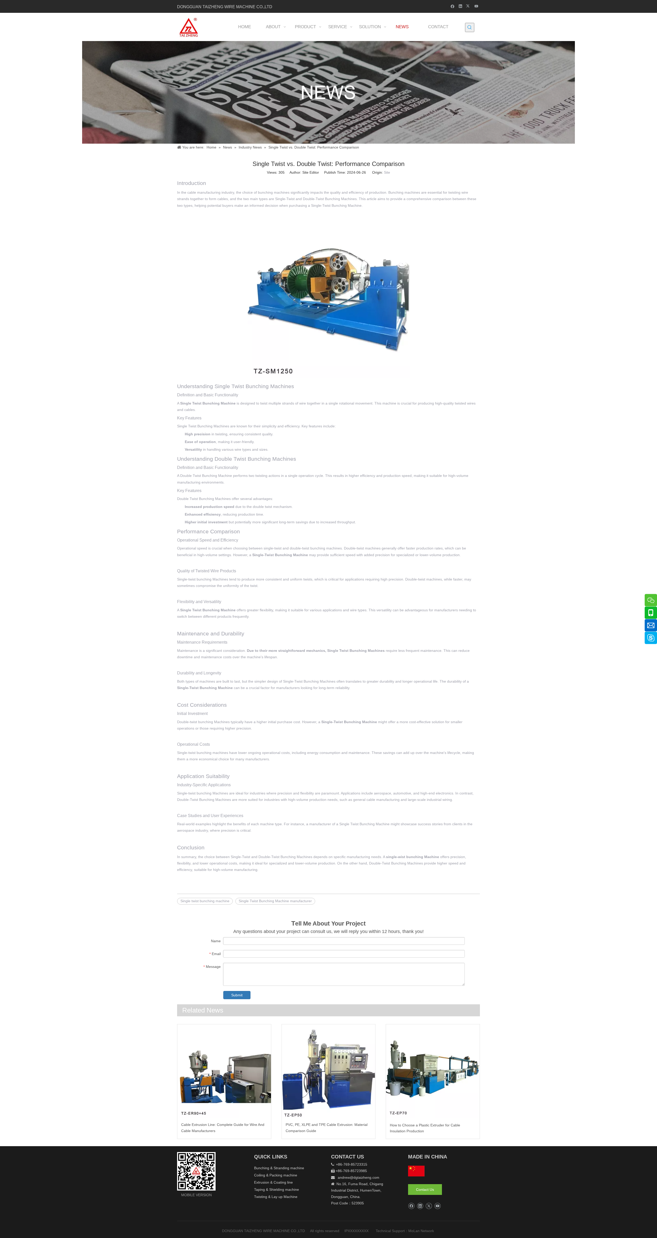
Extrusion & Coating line (273, 1182)
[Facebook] (452, 6)
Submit (237, 995)
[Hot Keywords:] (469, 27)
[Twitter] (468, 6)
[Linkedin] (460, 6)
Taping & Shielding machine (276, 1189)
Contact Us (425, 1189)
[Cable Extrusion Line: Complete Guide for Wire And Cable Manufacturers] (224, 1071)
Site (387, 172)
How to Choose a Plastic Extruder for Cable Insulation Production (425, 1128)
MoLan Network (421, 1231)
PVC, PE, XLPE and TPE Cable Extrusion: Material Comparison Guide (327, 1128)
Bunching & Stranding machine (279, 1168)
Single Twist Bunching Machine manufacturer (275, 901)
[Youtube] (476, 6)
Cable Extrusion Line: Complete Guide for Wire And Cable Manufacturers (222, 1128)
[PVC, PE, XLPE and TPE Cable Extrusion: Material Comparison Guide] (328, 1071)
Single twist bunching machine (204, 901)
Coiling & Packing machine (275, 1175)
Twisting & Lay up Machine (275, 1197)
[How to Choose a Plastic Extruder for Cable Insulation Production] (433, 1071)
